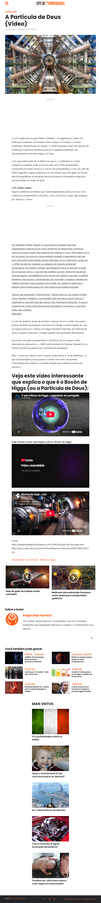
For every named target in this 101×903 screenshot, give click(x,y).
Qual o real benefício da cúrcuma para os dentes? (48, 775)
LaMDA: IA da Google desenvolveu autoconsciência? (34, 659)
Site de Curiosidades (18, 898)
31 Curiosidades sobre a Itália (47, 738)
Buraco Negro (49, 559)
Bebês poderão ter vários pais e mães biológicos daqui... (37, 689)
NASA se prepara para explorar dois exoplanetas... (82, 659)
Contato (77, 899)
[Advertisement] (50, 118)
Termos (93, 899)
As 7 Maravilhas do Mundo (48, 810)
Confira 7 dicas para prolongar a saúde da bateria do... (82, 674)
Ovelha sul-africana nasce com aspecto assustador (49, 882)
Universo (88, 654)
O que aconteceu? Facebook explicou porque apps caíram (81, 689)
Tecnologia (11, 12)
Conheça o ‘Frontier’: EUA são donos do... (36, 673)
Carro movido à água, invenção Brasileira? (46, 845)
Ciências (28, 654)
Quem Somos (68, 899)
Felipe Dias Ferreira (28, 29)
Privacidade (85, 899)
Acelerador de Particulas (26, 559)
